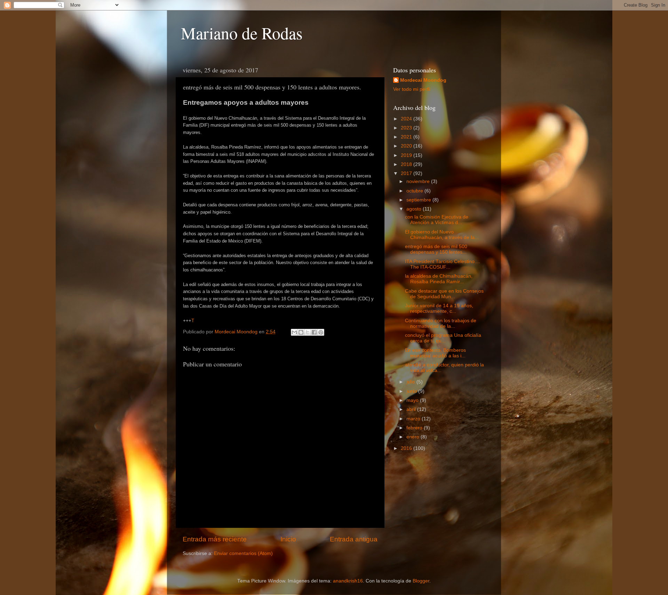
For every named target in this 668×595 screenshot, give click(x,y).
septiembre (419, 200)
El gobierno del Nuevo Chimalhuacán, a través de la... (442, 234)
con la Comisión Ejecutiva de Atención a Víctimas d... (436, 219)
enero (413, 436)
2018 (407, 164)
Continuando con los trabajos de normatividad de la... (440, 323)
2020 (407, 146)
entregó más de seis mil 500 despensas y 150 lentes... (436, 249)
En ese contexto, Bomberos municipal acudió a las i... (435, 353)
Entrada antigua (353, 539)
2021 (407, 137)
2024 (407, 118)
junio (412, 391)
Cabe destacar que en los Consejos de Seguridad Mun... (444, 293)
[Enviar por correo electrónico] (294, 332)
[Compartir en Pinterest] (320, 332)
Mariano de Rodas (242, 33)
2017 (407, 173)
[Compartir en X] (307, 332)
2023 (407, 127)
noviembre (418, 181)
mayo (413, 400)
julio (411, 381)
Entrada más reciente (215, 539)
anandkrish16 (348, 581)
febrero (415, 427)
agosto (414, 209)
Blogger (421, 581)
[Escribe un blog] (300, 332)
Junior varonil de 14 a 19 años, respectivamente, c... (439, 308)
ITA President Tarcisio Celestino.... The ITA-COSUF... (442, 264)
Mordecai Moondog (423, 80)
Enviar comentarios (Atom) (243, 553)
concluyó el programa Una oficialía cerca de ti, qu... (443, 338)
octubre (415, 190)
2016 (407, 448)
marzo (414, 418)
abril (411, 409)
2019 (407, 155)
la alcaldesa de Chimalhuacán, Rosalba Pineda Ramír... (438, 278)
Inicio (288, 539)
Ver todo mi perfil (411, 89)
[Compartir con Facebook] (314, 332)
